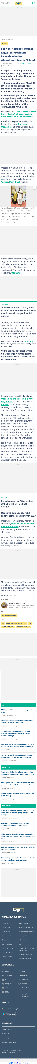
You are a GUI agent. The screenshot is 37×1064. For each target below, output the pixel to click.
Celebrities (5, 818)
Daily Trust (14, 181)
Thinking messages (23, 627)
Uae (30, 623)
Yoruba (4, 181)
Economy (4, 760)
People (4, 852)
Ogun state (17, 272)
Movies (4, 863)
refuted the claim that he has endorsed (17, 525)
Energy (4, 715)
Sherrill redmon (8, 627)
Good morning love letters (16, 623)
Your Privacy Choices (21, 1063)
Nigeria (10, 39)
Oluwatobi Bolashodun (26, 63)
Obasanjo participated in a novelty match (17, 400)
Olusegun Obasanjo (9, 615)
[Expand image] (35, 188)
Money (4, 750)
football (5, 404)
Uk (3, 623)
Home (3, 39)
